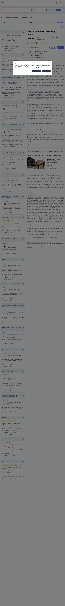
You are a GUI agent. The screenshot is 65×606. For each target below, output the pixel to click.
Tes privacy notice (44, 67)
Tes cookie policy (37, 67)
